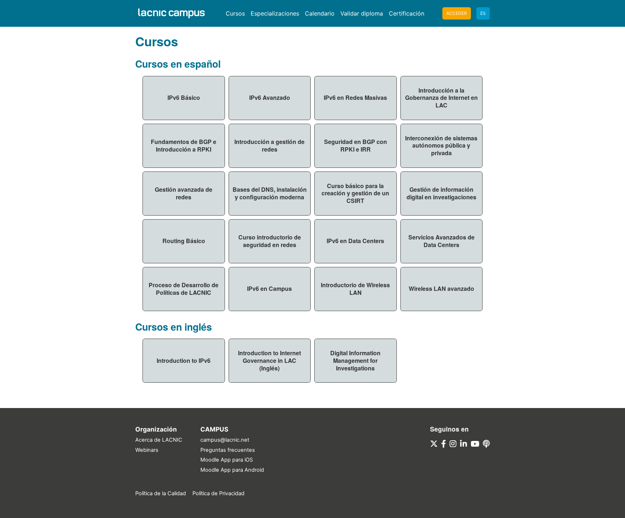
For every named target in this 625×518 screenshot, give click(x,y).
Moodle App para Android (232, 470)
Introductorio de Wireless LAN (355, 289)
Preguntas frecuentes (227, 450)
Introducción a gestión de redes (269, 145)
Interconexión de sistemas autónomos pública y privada (441, 145)
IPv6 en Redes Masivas (355, 97)
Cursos (235, 13)
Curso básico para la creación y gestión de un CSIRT (355, 193)
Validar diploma (361, 13)
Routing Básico (183, 241)
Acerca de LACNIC (158, 440)
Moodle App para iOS (226, 460)
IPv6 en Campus (269, 288)
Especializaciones (275, 13)
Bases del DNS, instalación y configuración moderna (270, 193)
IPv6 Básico (183, 97)
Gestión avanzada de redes (183, 193)
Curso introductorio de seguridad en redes (269, 241)
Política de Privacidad (218, 493)
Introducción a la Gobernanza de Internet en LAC (441, 98)
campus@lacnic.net (224, 440)
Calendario (320, 13)
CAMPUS (214, 429)
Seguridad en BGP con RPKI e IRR (355, 145)
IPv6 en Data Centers (355, 241)
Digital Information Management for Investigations (355, 360)
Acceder (456, 13)
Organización (156, 429)
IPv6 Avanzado (269, 97)
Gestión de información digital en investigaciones (441, 193)
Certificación (406, 13)
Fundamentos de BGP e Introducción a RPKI (183, 145)
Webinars (146, 450)
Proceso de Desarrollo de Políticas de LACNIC (183, 289)
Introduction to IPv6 (184, 360)
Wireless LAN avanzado (441, 288)
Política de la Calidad (160, 493)
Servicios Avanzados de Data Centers (441, 241)
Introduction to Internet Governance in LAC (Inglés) (269, 360)
